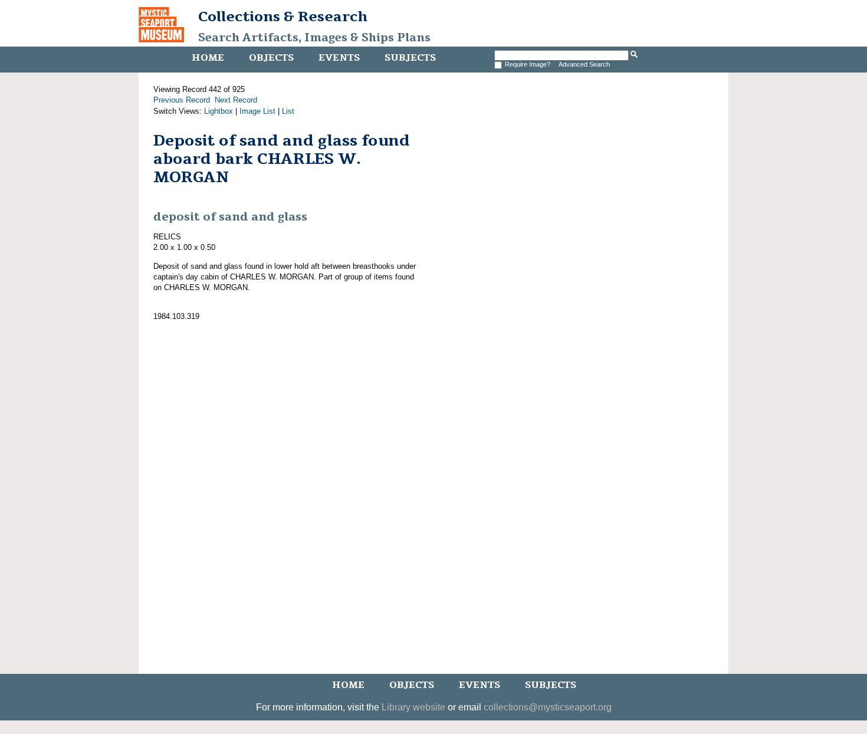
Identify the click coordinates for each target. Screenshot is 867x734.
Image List (257, 111)
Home (208, 57)
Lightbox (218, 111)
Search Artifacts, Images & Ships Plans (314, 37)
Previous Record (181, 100)
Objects (271, 57)
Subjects (410, 57)
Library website (413, 707)
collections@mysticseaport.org (548, 707)
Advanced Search (584, 64)
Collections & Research (282, 16)
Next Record (236, 100)
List (288, 111)
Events (339, 57)
